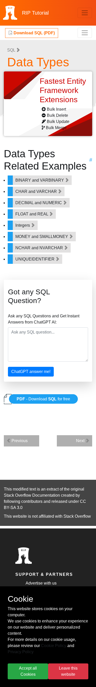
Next (81, 441)
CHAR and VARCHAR (36, 191)
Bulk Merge (56, 128)
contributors (31, 501)
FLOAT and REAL (32, 214)
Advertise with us (41, 583)
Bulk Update (58, 121)
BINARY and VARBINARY (40, 180)
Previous (19, 441)
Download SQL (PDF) (34, 33)
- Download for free (43, 399)
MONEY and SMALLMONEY (42, 236)
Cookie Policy (53, 645)
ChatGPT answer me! (30, 371)
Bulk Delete (57, 115)
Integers (23, 225)
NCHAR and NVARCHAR (39, 248)
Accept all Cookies (28, 671)
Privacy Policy (21, 652)
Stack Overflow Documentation (32, 495)
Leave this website (68, 671)
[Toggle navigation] (85, 13)
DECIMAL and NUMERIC (39, 203)
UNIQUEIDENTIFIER (35, 259)
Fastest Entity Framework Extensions (63, 90)
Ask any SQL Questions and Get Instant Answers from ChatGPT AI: (43, 319)
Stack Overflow (77, 516)
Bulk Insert (56, 109)
